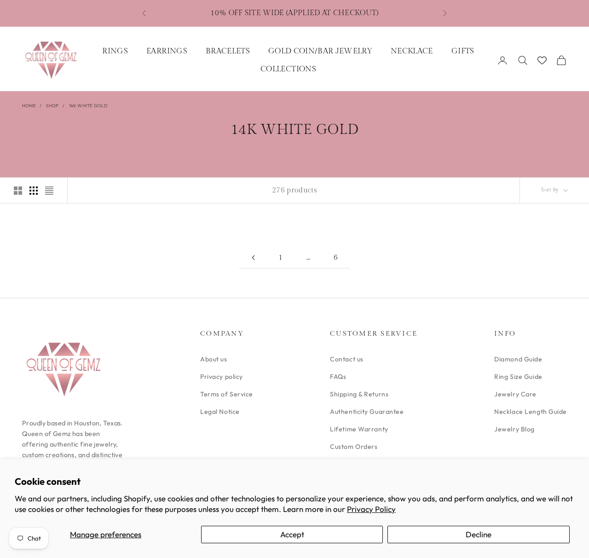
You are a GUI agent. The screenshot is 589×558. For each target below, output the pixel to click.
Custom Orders (353, 446)
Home (29, 106)
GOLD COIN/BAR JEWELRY (320, 51)
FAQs (338, 376)
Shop (52, 106)
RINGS (115, 51)
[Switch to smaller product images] (33, 190)
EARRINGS (166, 51)
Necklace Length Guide (530, 411)
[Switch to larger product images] (18, 190)
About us (213, 359)
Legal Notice (220, 411)
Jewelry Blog (514, 429)
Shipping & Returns (359, 394)
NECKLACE (412, 51)
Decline (478, 534)
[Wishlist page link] (542, 60)
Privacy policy (221, 376)
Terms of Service (226, 394)
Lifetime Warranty (359, 429)
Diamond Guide (518, 359)
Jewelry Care (515, 394)
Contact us (347, 359)
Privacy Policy (371, 509)
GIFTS (462, 51)
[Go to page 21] (253, 257)
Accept (292, 534)
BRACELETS (228, 51)
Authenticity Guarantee (367, 411)
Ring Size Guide (518, 376)
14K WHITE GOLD (88, 106)
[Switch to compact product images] (49, 190)
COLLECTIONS (288, 69)
